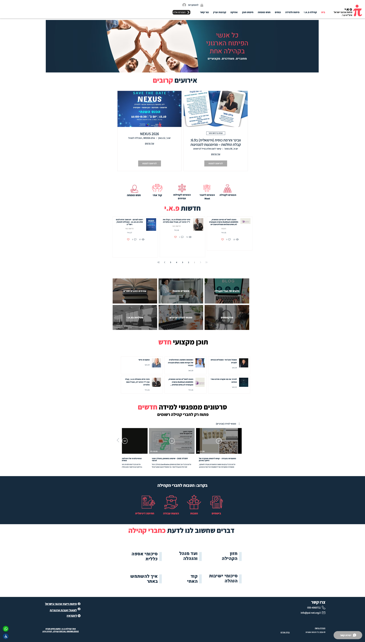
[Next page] (164, 262)
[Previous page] (200, 262)
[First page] (206, 262)
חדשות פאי (176, 226)
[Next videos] (118, 440)
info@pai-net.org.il (311, 612)
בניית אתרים (285, 632)
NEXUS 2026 (149, 134)
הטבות (223, 228)
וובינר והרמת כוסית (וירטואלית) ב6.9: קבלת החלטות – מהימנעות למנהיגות (215, 142)
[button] (201, 5)
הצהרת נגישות (320, 628)
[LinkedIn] (79, 615)
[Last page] (158, 262)
